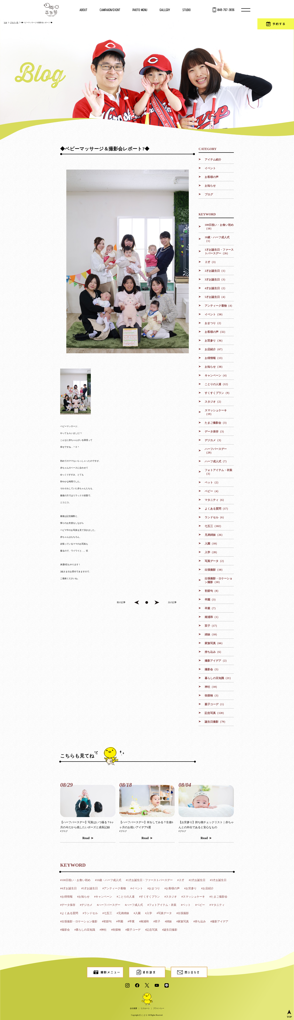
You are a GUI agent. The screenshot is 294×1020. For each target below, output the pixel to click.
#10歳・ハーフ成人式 (108, 880)
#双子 (156, 921)
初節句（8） (212, 590)
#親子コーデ (133, 929)
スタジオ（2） (214, 401)
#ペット (186, 904)
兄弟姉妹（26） (214, 534)
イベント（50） (214, 314)
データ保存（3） (215, 431)
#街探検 (116, 929)
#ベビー (200, 904)
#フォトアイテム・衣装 (161, 904)
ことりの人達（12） (217, 384)
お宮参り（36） (214, 340)
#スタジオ (170, 896)
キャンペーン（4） (216, 375)
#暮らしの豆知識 (84, 929)
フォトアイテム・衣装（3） (218, 472)
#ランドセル (90, 913)
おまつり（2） (214, 323)
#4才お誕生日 (68, 888)
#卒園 (119, 921)
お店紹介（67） (214, 349)
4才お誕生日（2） (216, 288)
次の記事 (172, 602)
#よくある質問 (69, 913)
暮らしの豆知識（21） (218, 678)
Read (86, 838)
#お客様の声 (172, 888)
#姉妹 (168, 921)
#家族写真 (182, 921)
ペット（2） (212, 482)
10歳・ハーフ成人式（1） (217, 239)
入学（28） (212, 552)
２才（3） (211, 262)
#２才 (180, 880)
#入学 (148, 913)
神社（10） (212, 686)
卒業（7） (211, 608)
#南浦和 (144, 921)
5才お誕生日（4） (216, 296)
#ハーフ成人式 (134, 904)
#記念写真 (151, 929)
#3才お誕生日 (218, 880)
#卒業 (131, 921)
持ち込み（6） (214, 651)
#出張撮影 (182, 913)
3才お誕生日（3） (216, 279)
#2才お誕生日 (197, 880)
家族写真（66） (214, 643)
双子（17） (212, 625)
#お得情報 (66, 896)
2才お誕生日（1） (216, 270)
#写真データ (164, 913)
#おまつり (153, 888)
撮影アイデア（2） (216, 660)
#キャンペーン (103, 896)
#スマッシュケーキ (193, 896)
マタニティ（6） (215, 499)
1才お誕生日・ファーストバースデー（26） (219, 251)
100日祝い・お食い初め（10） (219, 226)
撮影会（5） (212, 669)
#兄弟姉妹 (123, 913)
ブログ (209, 194)
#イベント (136, 888)
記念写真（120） (215, 712)
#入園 (137, 913)
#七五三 (107, 913)
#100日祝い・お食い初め (75, 880)
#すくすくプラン (149, 896)
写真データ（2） (215, 560)
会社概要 (133, 1008)
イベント (210, 168)
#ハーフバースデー (108, 904)
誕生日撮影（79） (216, 721)
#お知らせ (83, 896)
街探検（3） (212, 695)
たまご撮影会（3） (216, 422)
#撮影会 (65, 929)
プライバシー (158, 1008)
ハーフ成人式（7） (216, 461)
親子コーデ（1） (215, 704)
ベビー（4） (212, 491)
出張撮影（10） (214, 569)
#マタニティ (217, 904)
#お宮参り (190, 888)
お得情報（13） (214, 358)
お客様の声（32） (216, 331)
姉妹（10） (212, 634)
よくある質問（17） (217, 508)
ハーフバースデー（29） (216, 450)
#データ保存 (67, 904)
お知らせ (210, 185)
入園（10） (212, 543)
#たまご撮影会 (218, 896)
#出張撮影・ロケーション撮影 (78, 921)
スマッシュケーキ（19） (216, 412)
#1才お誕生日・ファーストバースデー (149, 880)
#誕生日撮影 (169, 929)
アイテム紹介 (213, 159)
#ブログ (64, 831)
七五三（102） (214, 526)
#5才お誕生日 (89, 888)
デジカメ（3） (214, 440)
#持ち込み (199, 921)
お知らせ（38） (214, 366)
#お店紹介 (207, 888)
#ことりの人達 (126, 896)
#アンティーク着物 (114, 888)
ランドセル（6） (215, 517)
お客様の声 (212, 176)
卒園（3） (211, 599)
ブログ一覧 (14, 22)
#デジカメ (86, 904)
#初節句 (107, 921)
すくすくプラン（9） (218, 392)
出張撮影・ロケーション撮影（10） (218, 580)
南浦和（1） (212, 617)
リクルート (145, 1008)
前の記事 (121, 602)
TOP (5, 23)
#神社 (103, 929)
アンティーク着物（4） (219, 305)
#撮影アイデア (219, 921)
